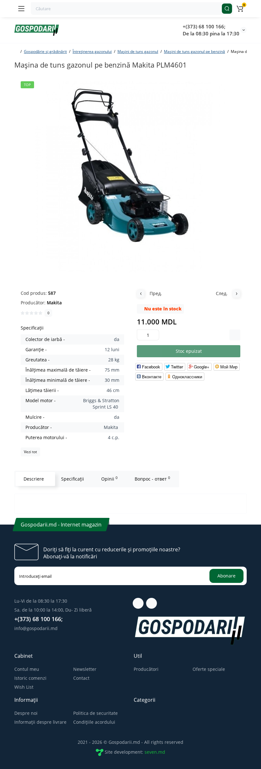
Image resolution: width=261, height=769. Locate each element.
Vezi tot (30, 451)
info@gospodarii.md (36, 628)
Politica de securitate (95, 713)
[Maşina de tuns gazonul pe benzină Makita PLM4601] (130, 176)
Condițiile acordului (94, 722)
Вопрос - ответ (152, 478)
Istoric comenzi (30, 678)
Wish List (23, 687)
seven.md (155, 752)
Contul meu (26, 669)
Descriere (34, 479)
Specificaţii (72, 479)
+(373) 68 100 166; (204, 26)
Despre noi (26, 713)
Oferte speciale (209, 669)
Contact (81, 678)
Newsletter (84, 669)
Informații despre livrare (40, 722)
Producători (146, 669)
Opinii (109, 478)
